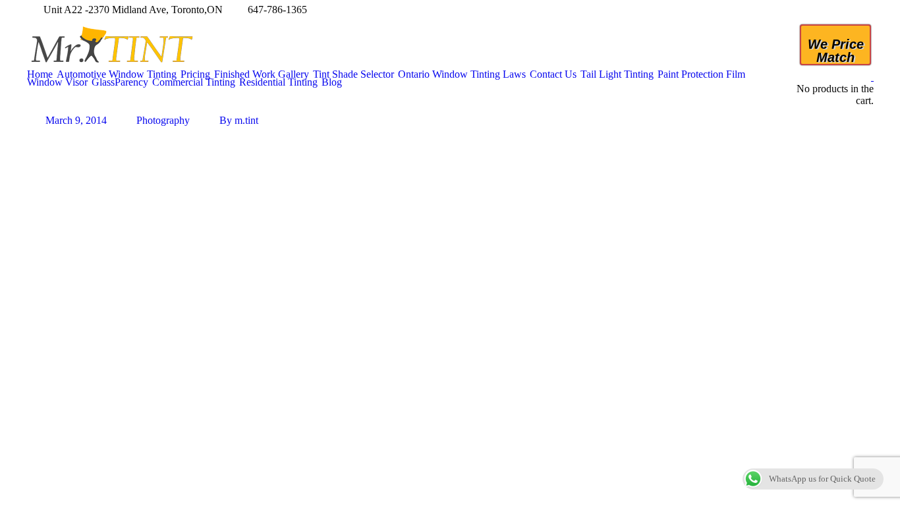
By (238, 120)
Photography (163, 120)
